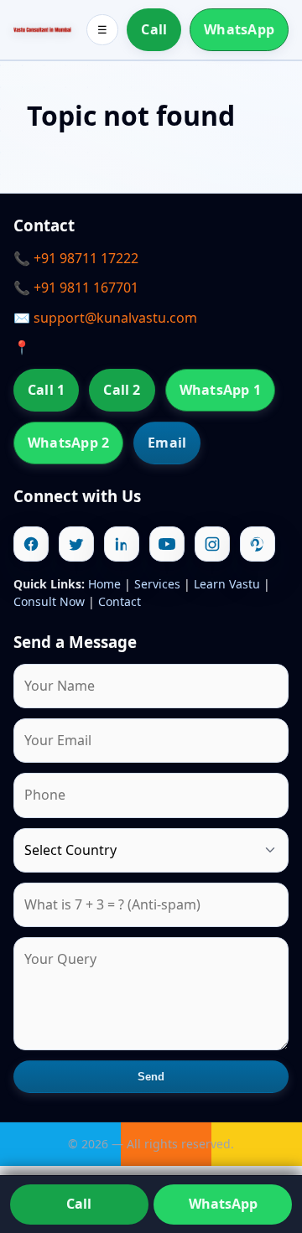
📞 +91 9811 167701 (75, 287)
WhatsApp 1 (220, 390)
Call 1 (46, 390)
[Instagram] (212, 544)
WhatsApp (239, 29)
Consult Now (49, 601)
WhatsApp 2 (68, 442)
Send (151, 1076)
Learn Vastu (227, 584)
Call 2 (121, 390)
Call (154, 29)
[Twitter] (76, 544)
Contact (119, 601)
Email (167, 442)
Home (104, 584)
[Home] (42, 30)
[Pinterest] (257, 544)
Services (157, 584)
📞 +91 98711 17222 (75, 258)
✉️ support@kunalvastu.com (105, 317)
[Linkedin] (121, 544)
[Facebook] (31, 544)
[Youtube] (167, 544)
